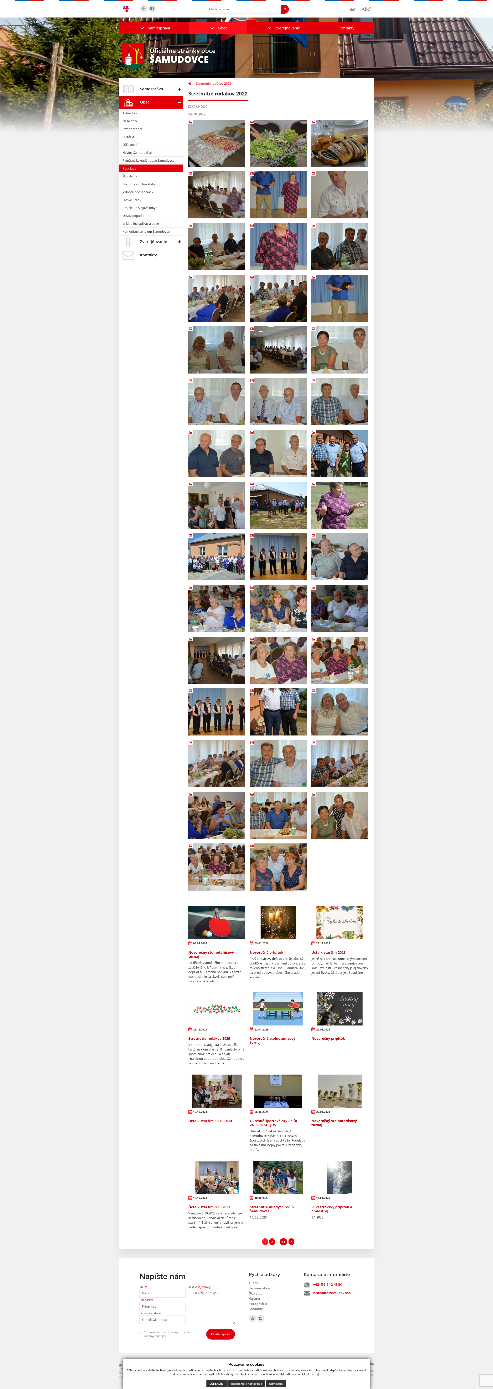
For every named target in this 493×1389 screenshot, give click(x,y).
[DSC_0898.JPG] (278, 453)
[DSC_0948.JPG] (278, 608)
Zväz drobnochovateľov (139, 184)
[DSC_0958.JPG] (339, 660)
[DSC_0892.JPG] (339, 350)
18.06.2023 (261, 1198)
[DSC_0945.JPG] (278, 556)
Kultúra (254, 1298)
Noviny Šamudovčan (137, 152)
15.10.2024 (200, 1112)
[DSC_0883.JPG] (278, 298)
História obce (259, 1288)
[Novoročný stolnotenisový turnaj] (216, 922)
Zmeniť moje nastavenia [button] (246, 1383)
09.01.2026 (200, 943)
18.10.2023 (200, 1198)
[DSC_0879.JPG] (278, 194)
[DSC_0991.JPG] (339, 763)
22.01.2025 (261, 1029)
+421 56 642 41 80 (327, 1284)
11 (283, 1241)
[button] (154, 28)
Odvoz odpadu (133, 216)
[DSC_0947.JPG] (216, 608)
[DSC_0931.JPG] (216, 556)
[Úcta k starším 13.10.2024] (216, 1091)
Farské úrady (132, 200)
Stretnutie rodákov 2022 (213, 83)
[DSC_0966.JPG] (278, 711)
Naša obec (130, 121)
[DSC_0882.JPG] (339, 246)
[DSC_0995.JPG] (216, 815)
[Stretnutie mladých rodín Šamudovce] (278, 1177)
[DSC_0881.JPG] (216, 246)
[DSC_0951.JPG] (216, 660)
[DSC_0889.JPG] (339, 298)
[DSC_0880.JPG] (278, 246)
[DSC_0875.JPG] (339, 194)
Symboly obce (132, 129)
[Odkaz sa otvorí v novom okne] (144, 8)
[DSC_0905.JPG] (339, 453)
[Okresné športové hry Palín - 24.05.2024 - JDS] (278, 1091)
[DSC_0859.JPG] (216, 143)
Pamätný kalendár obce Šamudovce (148, 160)
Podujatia (129, 168)
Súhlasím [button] (217, 1383)
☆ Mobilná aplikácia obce (140, 223)
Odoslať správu (221, 1334)
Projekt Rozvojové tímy (139, 208)
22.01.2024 (323, 1112)
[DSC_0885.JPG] (216, 298)
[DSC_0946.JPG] (339, 556)
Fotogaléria (258, 1304)
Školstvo (128, 176)
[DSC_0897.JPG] (216, 453)
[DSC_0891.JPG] (216, 350)
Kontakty (346, 28)
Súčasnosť (130, 145)
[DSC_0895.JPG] (339, 401)
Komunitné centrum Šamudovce (146, 231)
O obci (254, 1283)
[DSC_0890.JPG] (278, 350)
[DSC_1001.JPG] (278, 815)
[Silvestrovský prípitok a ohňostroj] (339, 1177)
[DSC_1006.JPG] (339, 815)
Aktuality (129, 113)
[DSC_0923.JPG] (339, 505)
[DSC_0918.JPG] (278, 505)
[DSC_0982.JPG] (278, 763)
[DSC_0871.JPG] (339, 143)
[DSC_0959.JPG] (216, 711)
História (128, 137)
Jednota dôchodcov (136, 192)
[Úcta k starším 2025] (339, 922)
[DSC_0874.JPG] (216, 194)
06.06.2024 (261, 1112)
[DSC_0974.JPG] (216, 763)
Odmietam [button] (276, 1383)
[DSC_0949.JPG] (339, 608)
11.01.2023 (323, 1198)
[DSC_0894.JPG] (278, 401)
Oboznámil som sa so (167, 1334)
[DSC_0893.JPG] (216, 401)
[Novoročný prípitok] (278, 922)
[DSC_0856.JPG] (278, 143)
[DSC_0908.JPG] (216, 505)
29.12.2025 (323, 943)
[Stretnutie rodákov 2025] (216, 1008)
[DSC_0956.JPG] (278, 660)
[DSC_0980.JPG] (339, 711)
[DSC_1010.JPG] (216, 867)
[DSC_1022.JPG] (278, 867)
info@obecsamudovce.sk (332, 1293)
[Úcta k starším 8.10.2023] (216, 1177)
